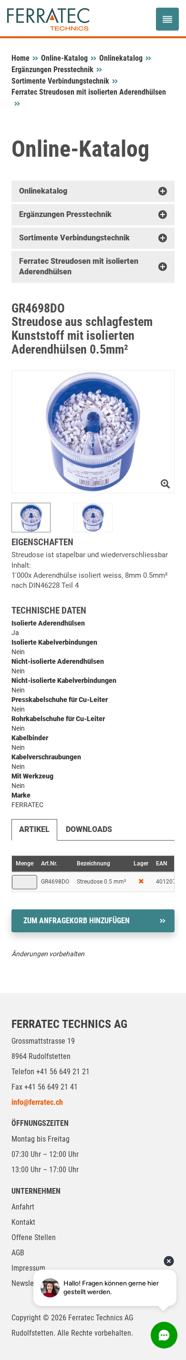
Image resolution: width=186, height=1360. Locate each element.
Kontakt (23, 1222)
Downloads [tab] (89, 829)
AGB (17, 1252)
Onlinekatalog (121, 58)
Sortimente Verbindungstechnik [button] (74, 237)
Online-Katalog (64, 58)
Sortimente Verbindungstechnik (60, 81)
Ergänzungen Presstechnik (52, 69)
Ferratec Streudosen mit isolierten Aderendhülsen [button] (78, 266)
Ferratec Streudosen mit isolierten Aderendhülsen (88, 92)
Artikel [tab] (34, 829)
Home (20, 58)
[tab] (93, 191)
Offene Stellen (33, 1237)
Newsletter (28, 1283)
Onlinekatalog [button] (43, 190)
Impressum (28, 1268)
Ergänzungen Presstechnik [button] (65, 214)
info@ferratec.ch (37, 1102)
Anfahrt (22, 1206)
